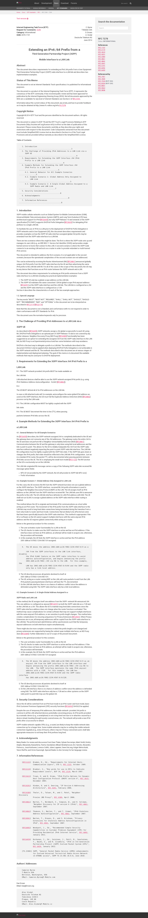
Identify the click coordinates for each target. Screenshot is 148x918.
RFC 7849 (101, 79)
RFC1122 (72, 460)
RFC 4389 (58, 797)
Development (46, 3)
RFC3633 (68, 222)
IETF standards (62, 8)
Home (18, 12)
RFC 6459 (37, 846)
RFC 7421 (101, 77)
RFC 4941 (44, 823)
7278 (39, 30)
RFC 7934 (101, 81)
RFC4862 (60, 382)
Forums (74, 3)
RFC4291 (24, 285)
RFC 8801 (101, 86)
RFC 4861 (83, 804)
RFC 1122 (67, 765)
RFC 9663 (101, 88)
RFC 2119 (30, 305)
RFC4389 (62, 336)
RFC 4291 (52, 788)
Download (64, 3)
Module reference (39, 8)
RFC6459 (44, 220)
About (36, 3)
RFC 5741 (76, 99)
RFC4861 (71, 262)
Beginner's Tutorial (23, 8)
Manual (51, 8)
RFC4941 (76, 617)
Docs (56, 3)
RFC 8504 (101, 83)
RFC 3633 (84, 779)
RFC (39, 12)
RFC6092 (68, 706)
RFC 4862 (65, 814)
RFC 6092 (83, 832)
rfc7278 (62, 105)
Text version (21, 19)
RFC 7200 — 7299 (47, 12)
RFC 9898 (101, 90)
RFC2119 (38, 305)
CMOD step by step (76, 8)
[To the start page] (21, 915)
